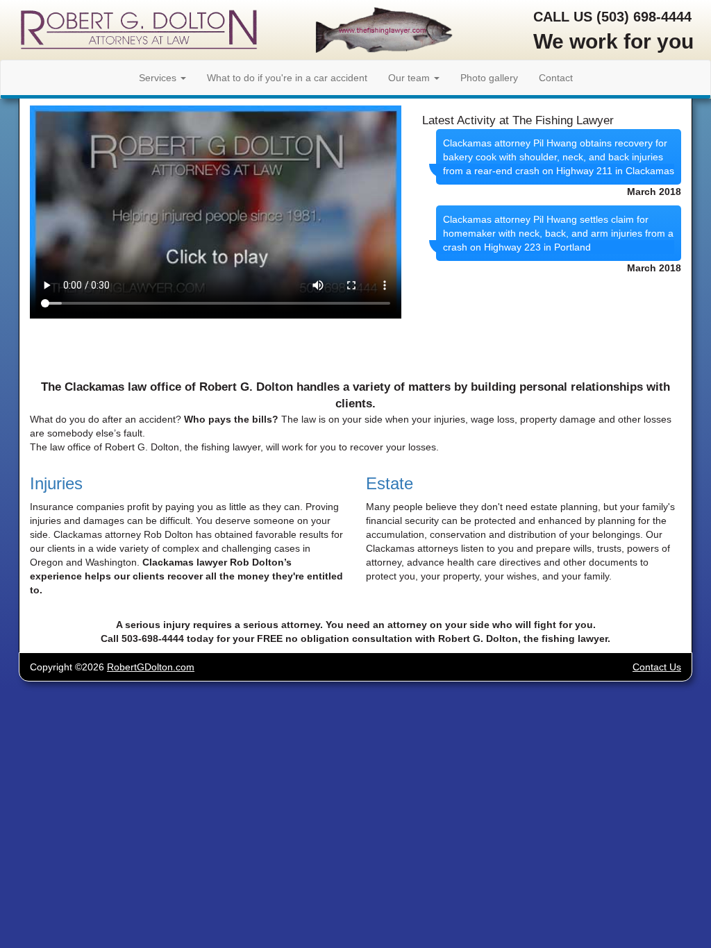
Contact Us (657, 666)
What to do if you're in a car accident (287, 77)
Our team (410, 77)
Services (159, 77)
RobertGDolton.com (150, 666)
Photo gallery (489, 77)
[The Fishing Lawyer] (384, 32)
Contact (556, 77)
